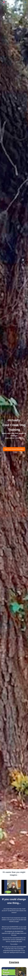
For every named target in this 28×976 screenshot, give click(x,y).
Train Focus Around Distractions (14, 449)
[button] (25, 2)
